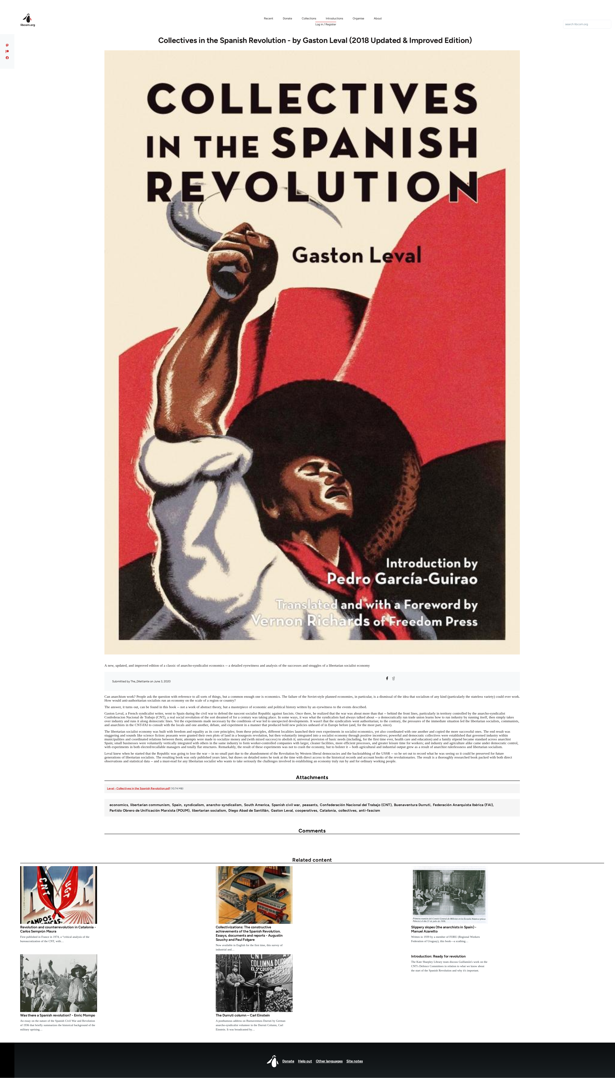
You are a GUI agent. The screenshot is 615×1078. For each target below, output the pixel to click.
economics (119, 805)
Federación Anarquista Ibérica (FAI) (463, 805)
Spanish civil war (286, 805)
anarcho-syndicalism (224, 805)
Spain (176, 805)
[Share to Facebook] (387, 678)
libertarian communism (150, 805)
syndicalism (194, 805)
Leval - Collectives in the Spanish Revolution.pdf (138, 788)
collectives (347, 810)
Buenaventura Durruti (412, 805)
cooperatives (306, 810)
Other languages (329, 1061)
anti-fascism (369, 810)
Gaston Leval (282, 810)
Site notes (354, 1061)
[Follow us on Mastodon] (7, 45)
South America (256, 805)
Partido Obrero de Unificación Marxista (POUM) (150, 810)
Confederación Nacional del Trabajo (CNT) (356, 805)
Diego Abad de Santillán (248, 810)
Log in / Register (325, 24)
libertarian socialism (209, 810)
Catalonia (328, 810)
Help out (305, 1061)
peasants (310, 805)
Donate (288, 1061)
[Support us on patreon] (7, 51)
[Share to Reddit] (393, 678)
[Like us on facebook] (7, 58)
